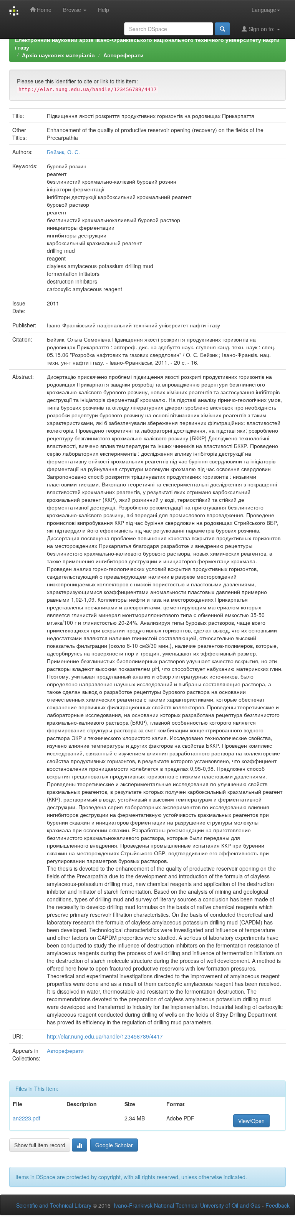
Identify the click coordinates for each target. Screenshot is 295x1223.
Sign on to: (261, 29)
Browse (73, 9)
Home (43, 9)
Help (103, 9)
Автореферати (123, 55)
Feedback (277, 1205)
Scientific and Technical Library (53, 1205)
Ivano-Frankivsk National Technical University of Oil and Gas (187, 1205)
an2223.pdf (26, 1118)
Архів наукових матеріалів (58, 55)
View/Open (251, 1121)
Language (264, 9)
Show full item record (39, 1145)
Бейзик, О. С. (63, 152)
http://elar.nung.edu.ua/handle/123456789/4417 (105, 1036)
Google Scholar (114, 1145)
